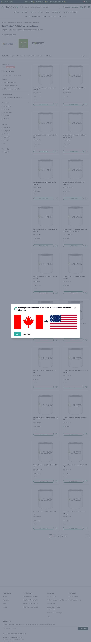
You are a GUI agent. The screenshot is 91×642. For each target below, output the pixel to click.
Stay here (26, 334)
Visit (17, 334)
